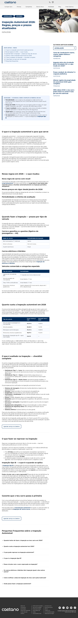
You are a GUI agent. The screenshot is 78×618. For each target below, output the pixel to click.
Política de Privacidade (38, 605)
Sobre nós (23, 605)
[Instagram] (63, 608)
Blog (59, 6)
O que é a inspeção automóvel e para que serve (19, 50)
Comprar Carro (8, 6)
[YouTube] (67, 608)
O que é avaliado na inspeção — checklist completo (20, 57)
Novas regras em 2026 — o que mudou (16, 52)
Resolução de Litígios (49, 613)
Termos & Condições (37, 607)
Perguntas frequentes (11, 61)
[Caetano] (10, 2)
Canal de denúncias (37, 613)
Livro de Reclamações (49, 611)
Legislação (8, 16)
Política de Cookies (37, 608)
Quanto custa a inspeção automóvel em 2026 (18, 55)
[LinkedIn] (71, 608)
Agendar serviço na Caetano (12, 426)
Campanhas (29, 6)
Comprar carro (48, 605)
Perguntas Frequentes (25, 610)
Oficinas (19, 6)
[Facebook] (60, 608)
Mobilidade (51, 6)
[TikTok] (75, 608)
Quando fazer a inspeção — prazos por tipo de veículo (21, 53)
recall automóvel (7, 183)
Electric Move (40, 6)
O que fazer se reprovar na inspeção (15, 59)
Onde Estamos (69, 6)
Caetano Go (47, 610)
